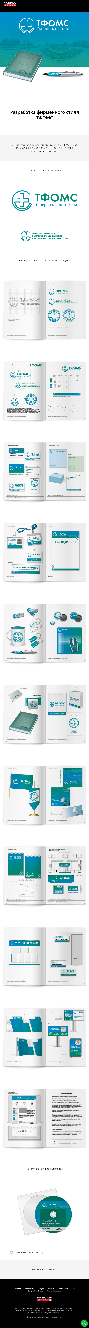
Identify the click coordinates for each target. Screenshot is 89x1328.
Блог (73, 1289)
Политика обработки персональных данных (44, 1317)
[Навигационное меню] (85, 4)
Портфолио (29, 1289)
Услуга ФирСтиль (35, 1291)
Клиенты (51, 1289)
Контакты (63, 1289)
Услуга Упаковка (54, 1291)
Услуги (41, 1289)
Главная (17, 1289)
